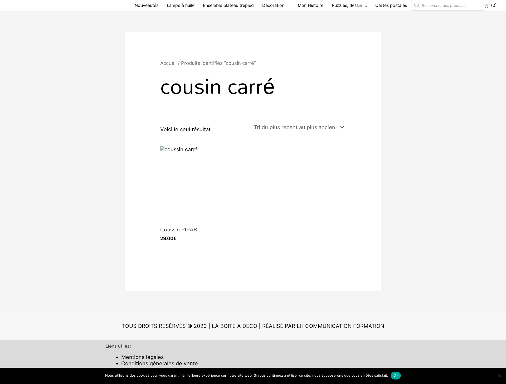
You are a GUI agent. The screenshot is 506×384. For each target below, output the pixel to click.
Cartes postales (391, 5)
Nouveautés (146, 5)
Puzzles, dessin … (349, 5)
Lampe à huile (180, 5)
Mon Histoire (310, 5)
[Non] (499, 375)
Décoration (273, 5)
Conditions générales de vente (159, 363)
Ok (395, 375)
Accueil (168, 63)
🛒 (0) (490, 5)
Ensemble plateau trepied (228, 5)
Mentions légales (142, 357)
